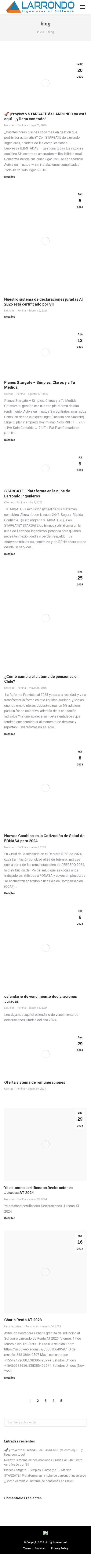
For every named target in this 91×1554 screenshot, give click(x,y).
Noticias (9, 125)
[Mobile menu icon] (82, 7)
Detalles (9, 176)
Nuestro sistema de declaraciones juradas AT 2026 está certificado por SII (43, 1462)
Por (22, 125)
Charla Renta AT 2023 (23, 1320)
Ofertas (8, 393)
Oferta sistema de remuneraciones (34, 1082)
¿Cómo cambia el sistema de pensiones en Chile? (39, 1481)
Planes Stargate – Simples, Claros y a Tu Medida (37, 1470)
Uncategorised (13, 1326)
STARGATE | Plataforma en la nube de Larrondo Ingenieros (45, 1475)
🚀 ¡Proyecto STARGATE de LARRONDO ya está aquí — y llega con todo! (43, 1452)
